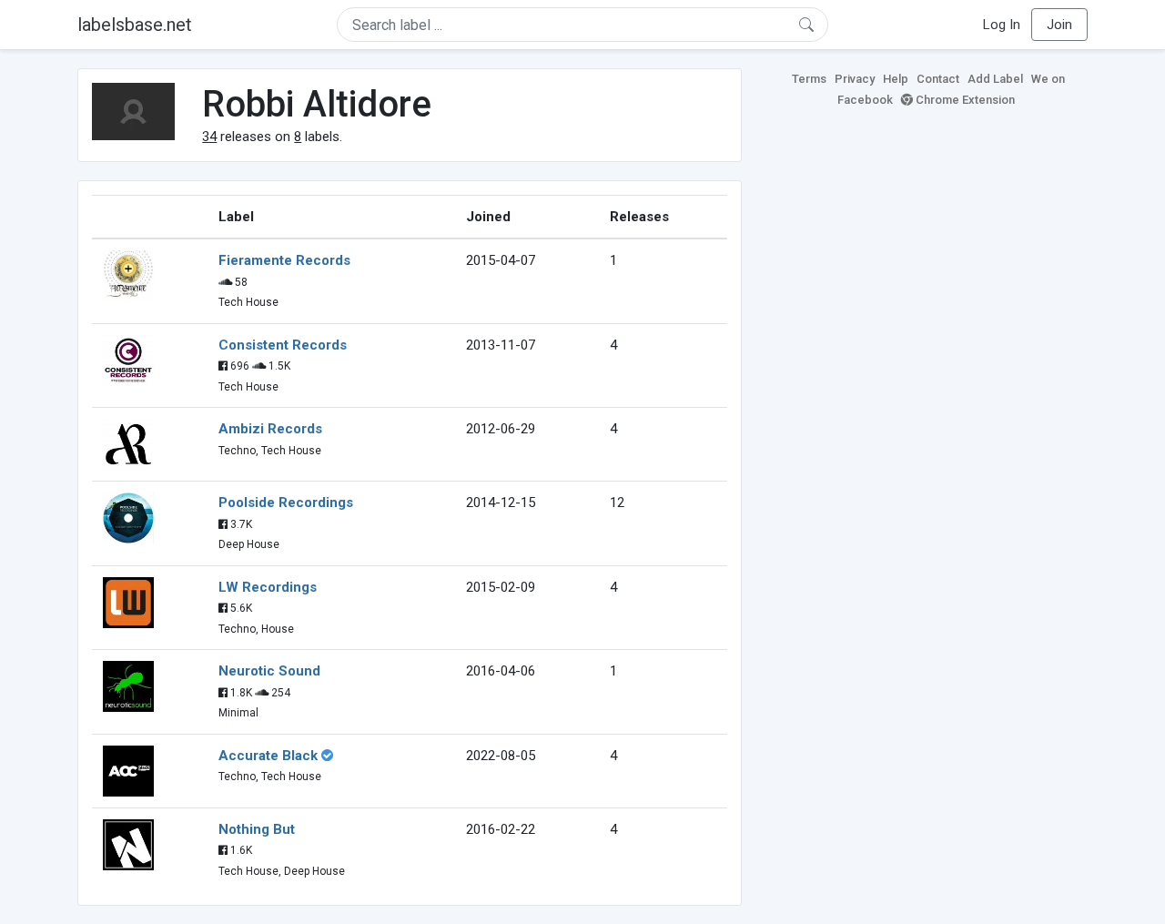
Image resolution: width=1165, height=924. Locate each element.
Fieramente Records (284, 260)
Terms (809, 79)
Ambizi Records (270, 429)
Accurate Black (268, 755)
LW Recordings (267, 587)
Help (895, 79)
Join (1059, 24)
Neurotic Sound (269, 671)
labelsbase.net (134, 25)
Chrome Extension (964, 100)
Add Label (995, 79)
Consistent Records (282, 345)
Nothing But (256, 829)
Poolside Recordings (285, 502)
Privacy (855, 79)
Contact (938, 79)
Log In (1001, 24)
